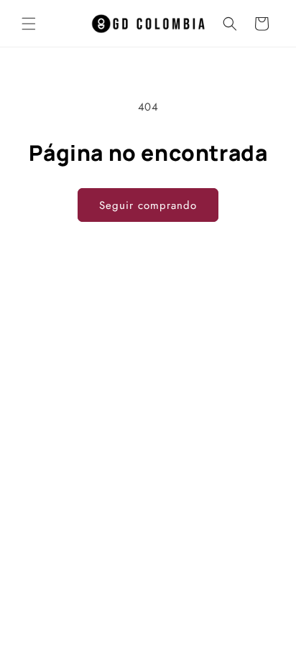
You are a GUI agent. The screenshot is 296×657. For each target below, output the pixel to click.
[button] (29, 23)
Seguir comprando (148, 205)
